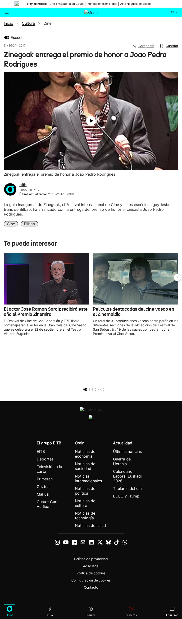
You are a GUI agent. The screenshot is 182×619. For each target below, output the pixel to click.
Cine (11, 223)
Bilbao (29, 223)
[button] (177, 277)
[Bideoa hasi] (91, 121)
